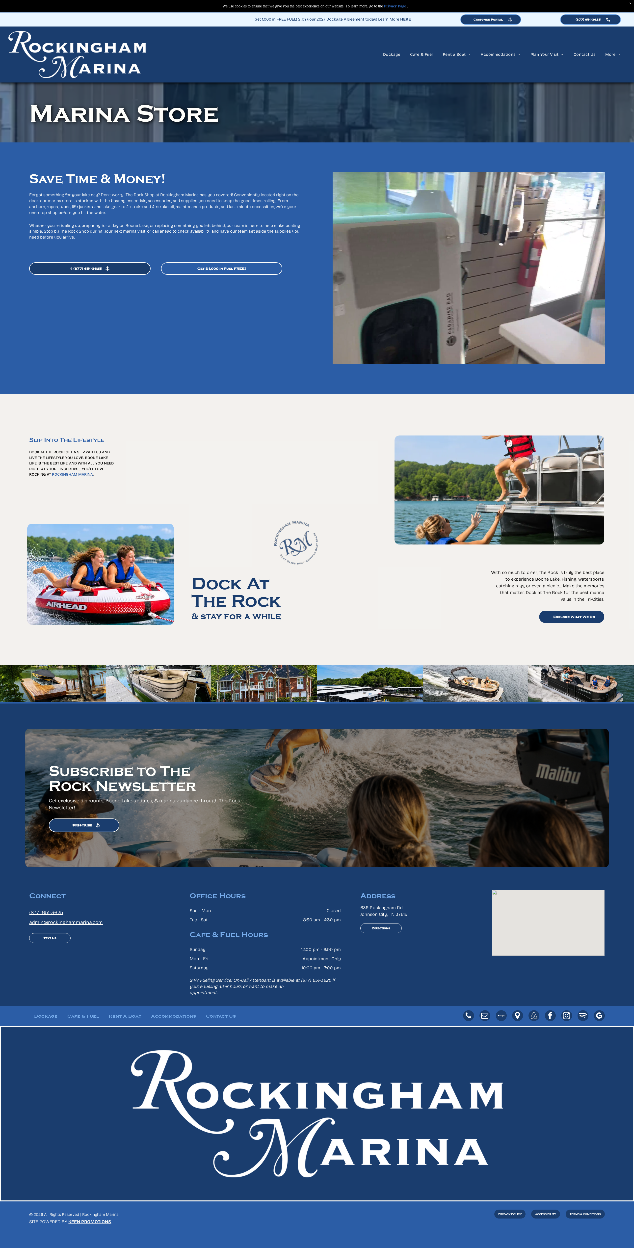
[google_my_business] (599, 1016)
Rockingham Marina (72, 474)
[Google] (517, 1016)
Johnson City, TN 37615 (383, 914)
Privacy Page (395, 6)
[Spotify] (583, 1016)
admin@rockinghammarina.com (66, 922)
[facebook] (550, 1016)
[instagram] (566, 1016)
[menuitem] (391, 54)
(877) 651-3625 (46, 912)
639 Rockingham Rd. (381, 907)
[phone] (468, 1016)
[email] (484, 1016)
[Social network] (501, 1016)
